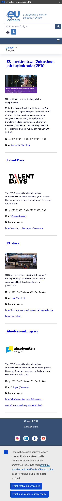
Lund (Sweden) (18, 298)
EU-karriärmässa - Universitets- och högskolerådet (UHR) (30, 63)
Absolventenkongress (22, 331)
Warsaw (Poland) (18, 216)
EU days (13, 243)
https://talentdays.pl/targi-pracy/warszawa (24, 228)
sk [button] (8, 32)
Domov (10, 47)
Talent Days (15, 160)
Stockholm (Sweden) (20, 145)
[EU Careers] (32, 16)
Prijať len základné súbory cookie (29, 494)
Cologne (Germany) (20, 387)
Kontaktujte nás (31, 426)
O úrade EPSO (31, 421)
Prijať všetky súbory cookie (26, 486)
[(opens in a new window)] (17, 440)
